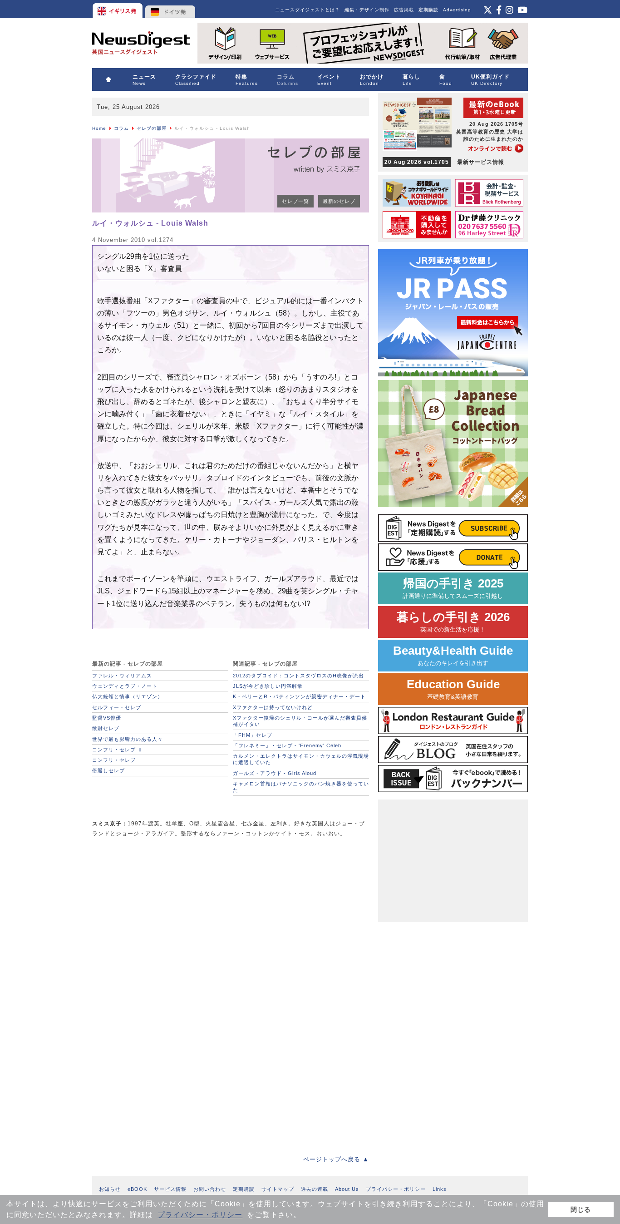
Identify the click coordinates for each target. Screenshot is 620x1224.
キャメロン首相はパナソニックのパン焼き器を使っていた (301, 787)
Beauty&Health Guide (453, 655)
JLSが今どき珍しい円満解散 (268, 686)
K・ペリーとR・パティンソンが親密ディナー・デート (299, 696)
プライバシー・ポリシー (199, 1215)
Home (99, 128)
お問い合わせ (209, 1189)
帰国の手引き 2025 (453, 588)
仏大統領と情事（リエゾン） (127, 696)
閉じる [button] (581, 1209)
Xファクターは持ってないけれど (273, 707)
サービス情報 (170, 1189)
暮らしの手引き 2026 (453, 622)
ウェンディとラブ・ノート (124, 686)
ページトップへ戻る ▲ (336, 1159)
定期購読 (428, 9)
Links (440, 1189)
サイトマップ (277, 1189)
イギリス (118, 9)
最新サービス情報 (444, 162)
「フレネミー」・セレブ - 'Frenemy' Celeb (287, 745)
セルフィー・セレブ (116, 707)
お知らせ (110, 1189)
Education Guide (453, 689)
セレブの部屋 (152, 128)
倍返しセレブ (108, 770)
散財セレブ (105, 728)
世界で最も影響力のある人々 (127, 739)
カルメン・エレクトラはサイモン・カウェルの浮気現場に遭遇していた (301, 759)
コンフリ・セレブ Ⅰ (117, 760)
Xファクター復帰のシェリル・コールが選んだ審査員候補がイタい (300, 721)
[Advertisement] (160, 909)
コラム (121, 128)
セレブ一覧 (295, 201)
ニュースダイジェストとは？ (307, 9)
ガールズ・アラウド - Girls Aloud (274, 773)
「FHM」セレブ (252, 735)
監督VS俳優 (106, 718)
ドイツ (170, 9)
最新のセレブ (339, 201)
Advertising (457, 9)
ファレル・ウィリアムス (122, 675)
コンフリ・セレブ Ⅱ (117, 749)
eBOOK (137, 1189)
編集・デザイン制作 (366, 9)
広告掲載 (404, 9)
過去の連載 (314, 1189)
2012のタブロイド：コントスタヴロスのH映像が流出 (298, 675)
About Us (347, 1189)
